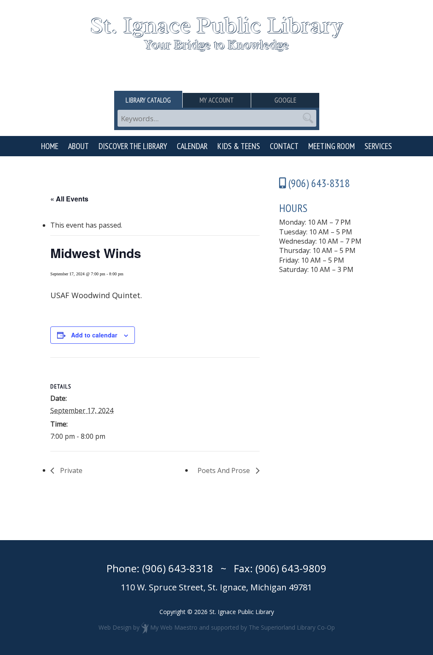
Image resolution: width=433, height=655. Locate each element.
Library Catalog (148, 100)
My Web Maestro (173, 627)
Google (285, 100)
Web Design (115, 627)
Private (70, 470)
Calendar (192, 146)
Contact (284, 146)
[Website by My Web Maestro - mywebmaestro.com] (144, 627)
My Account (217, 100)
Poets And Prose (224, 470)
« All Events (69, 199)
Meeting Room (331, 146)
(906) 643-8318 (177, 568)
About (78, 146)
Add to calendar (94, 335)
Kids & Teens (238, 146)
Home (49, 146)
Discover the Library (133, 146)
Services (378, 146)
